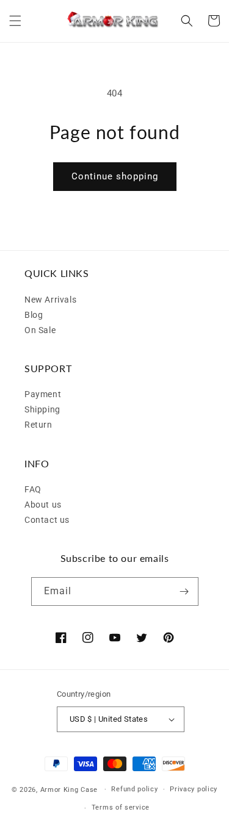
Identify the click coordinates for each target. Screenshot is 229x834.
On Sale (40, 330)
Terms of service (121, 807)
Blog (33, 315)
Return (38, 425)
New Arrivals (50, 299)
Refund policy (134, 789)
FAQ (33, 489)
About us (43, 504)
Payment (42, 394)
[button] (15, 20)
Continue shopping (114, 176)
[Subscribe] (184, 591)
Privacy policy (193, 789)
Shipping (42, 409)
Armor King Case (69, 789)
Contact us (47, 520)
